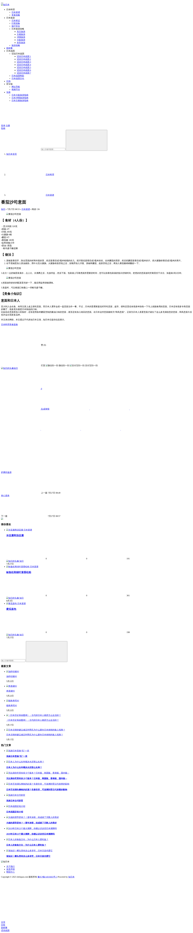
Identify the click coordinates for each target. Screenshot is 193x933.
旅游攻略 (16, 45)
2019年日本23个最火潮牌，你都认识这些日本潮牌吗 (30, 834)
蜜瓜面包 (11, 609)
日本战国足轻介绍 (14, 812)
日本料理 (5, 324)
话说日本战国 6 (24, 70)
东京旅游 (21, 31)
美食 (11, 324)
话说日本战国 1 (24, 56)
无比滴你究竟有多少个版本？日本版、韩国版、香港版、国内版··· (36, 778)
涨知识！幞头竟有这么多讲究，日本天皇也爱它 (28, 856)
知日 (3, 209)
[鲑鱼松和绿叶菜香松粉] (18, 566)
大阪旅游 (21, 40)
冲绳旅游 (21, 37)
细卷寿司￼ (11, 705)
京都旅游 (21, 34)
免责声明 (10, 869)
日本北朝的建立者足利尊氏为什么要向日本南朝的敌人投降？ (34, 735)
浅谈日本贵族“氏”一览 (16, 756)
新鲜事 (9, 48)
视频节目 (16, 89)
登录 (3, 125)
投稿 (3, 128)
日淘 (8, 81)
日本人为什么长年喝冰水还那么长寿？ (24, 767)
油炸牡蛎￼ (11, 676)
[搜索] (86, 140)
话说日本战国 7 (24, 73)
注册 (8, 125)
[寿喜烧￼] (11, 686)
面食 (16, 324)
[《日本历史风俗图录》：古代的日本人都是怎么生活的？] (33, 715)
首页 (11, 154)
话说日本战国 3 (24, 62)
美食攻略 (16, 15)
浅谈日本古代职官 (14, 800)
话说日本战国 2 (24, 59)
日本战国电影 (18, 76)
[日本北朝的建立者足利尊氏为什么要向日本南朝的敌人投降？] (35, 730)
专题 (8, 92)
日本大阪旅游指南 (20, 95)
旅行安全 (16, 26)
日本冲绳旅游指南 (20, 98)
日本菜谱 (16, 12)
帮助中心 (10, 872)
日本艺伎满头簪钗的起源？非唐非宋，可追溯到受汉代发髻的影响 (36, 789)
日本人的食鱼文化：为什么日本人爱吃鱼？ (26, 845)
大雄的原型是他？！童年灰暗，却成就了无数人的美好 (31, 823)
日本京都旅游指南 (20, 100)
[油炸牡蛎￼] (12, 671)
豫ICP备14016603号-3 (47, 877)
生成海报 (44, 409)
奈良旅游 (21, 42)
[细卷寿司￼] (12, 701)
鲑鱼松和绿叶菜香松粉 (18, 572)
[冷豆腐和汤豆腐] (15, 530)
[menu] (2, 2)
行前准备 (16, 23)
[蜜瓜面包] (11, 603)
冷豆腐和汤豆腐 (15, 535)
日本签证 (16, 20)
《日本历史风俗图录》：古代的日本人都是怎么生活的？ (32, 720)
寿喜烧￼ (10, 691)
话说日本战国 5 (24, 67)
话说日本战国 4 (24, 65)
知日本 (71, 877)
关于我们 (10, 866)
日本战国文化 (18, 78)
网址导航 (16, 87)
